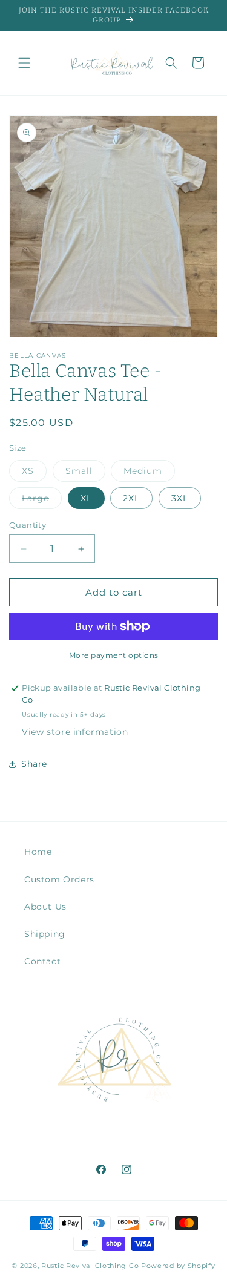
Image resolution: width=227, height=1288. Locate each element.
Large (42, 500)
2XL (131, 498)
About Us (45, 906)
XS (34, 473)
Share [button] (34, 763)
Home (37, 851)
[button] (24, 63)
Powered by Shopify (178, 1265)
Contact (42, 961)
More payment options (114, 655)
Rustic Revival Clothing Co (90, 1265)
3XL (179, 498)
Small (85, 473)
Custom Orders (59, 879)
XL (86, 498)
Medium (149, 473)
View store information (75, 731)
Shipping (44, 933)
